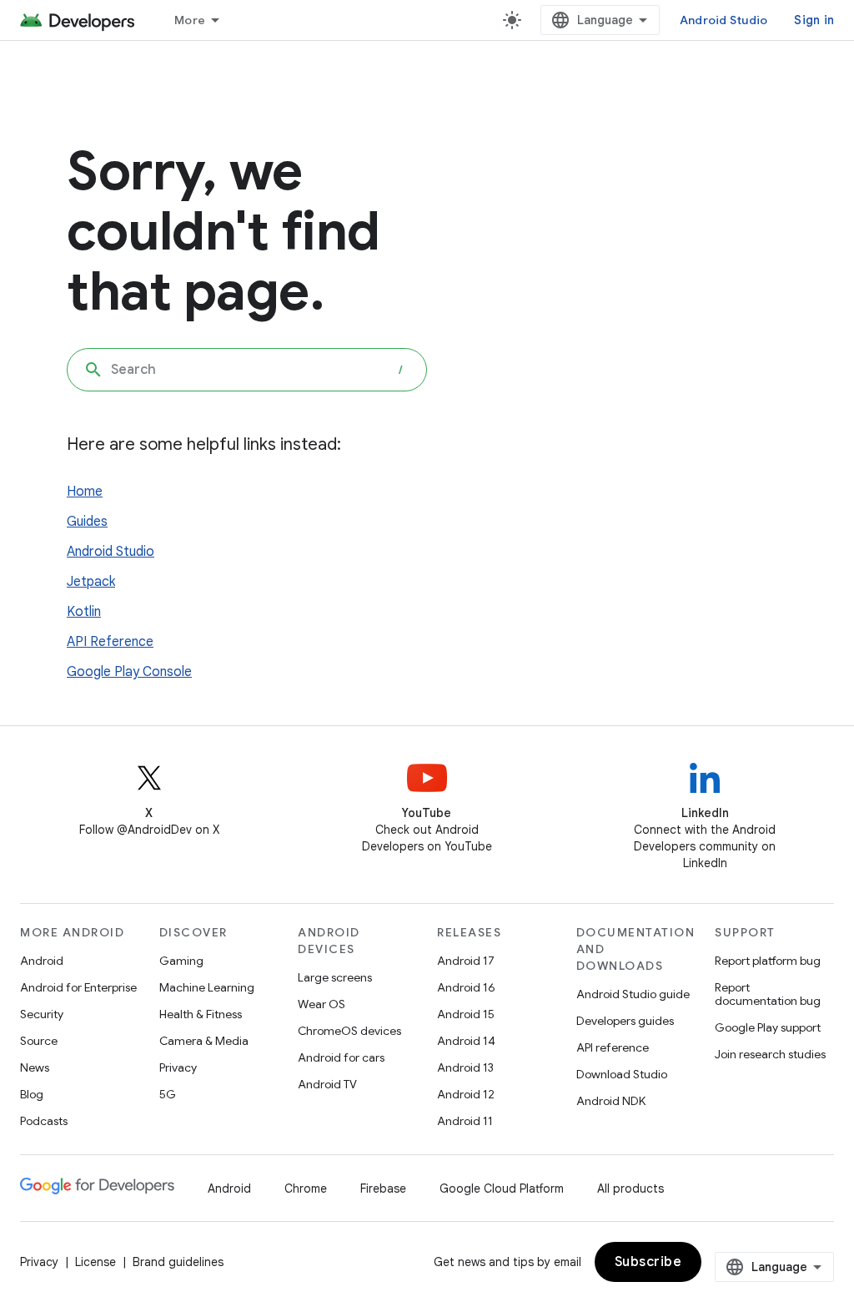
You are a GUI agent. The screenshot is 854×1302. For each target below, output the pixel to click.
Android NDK (611, 1100)
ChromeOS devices (349, 1030)
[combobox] (247, 369)
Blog (31, 1094)
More (189, 20)
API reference (612, 1047)
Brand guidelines (178, 1262)
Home (85, 491)
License (95, 1262)
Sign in (814, 20)
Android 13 (465, 1067)
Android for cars (341, 1057)
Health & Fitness (200, 1014)
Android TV (327, 1084)
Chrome (305, 1188)
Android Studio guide (633, 994)
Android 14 (466, 1040)
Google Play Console (129, 672)
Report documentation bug (768, 994)
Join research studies (770, 1054)
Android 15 (466, 1014)
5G (167, 1094)
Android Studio (724, 20)
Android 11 (465, 1120)
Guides (87, 521)
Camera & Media (204, 1040)
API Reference (110, 641)
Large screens (335, 977)
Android (41, 960)
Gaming (181, 960)
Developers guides (625, 1020)
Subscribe (648, 1262)
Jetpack (91, 581)
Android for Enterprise (78, 987)
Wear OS (321, 1004)
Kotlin (84, 611)
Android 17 (466, 960)
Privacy (178, 1067)
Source (39, 1040)
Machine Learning (206, 987)
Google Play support (768, 1027)
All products (630, 1188)
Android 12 (466, 1094)
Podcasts (44, 1120)
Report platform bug (768, 960)
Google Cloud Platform (502, 1188)
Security (41, 1014)
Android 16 (466, 987)
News (34, 1067)
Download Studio (621, 1074)
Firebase (383, 1188)
